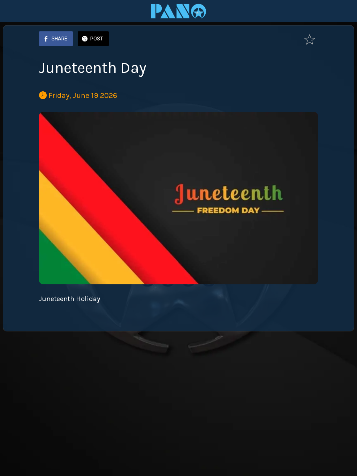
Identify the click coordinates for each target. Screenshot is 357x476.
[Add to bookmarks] (309, 39)
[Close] (11, 11)
